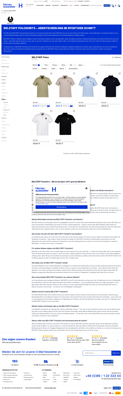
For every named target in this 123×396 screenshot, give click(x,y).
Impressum (27, 373)
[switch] (74, 65)
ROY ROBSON (77, 379)
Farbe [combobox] (63, 65)
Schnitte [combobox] (44, 68)
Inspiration (64, 5)
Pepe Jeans (77, 373)
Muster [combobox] (62, 68)
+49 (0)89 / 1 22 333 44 (84, 1)
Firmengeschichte (8, 381)
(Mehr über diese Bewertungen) (11, 342)
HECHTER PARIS (57, 375)
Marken (48, 5)
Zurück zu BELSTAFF (10, 10)
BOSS (44, 377)
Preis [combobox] (46, 65)
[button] (73, 65)
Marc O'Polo (66, 375)
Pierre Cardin (77, 375)
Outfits (76, 5)
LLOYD (54, 381)
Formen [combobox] (35, 68)
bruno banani (46, 379)
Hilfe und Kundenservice (9, 373)
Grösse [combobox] (54, 65)
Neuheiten (55, 5)
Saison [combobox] (80, 65)
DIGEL (54, 373)
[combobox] (96, 5)
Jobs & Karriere (28, 375)
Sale (70, 5)
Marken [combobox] (36, 65)
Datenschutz (6, 379)
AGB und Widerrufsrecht (9, 377)
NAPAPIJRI (66, 377)
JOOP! (54, 379)
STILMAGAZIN (84, 5)
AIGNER (45, 375)
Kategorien (40, 5)
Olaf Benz (65, 379)
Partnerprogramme (28, 377)
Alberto (44, 373)
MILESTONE (66, 373)
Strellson (76, 377)
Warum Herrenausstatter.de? (10, 375)
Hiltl (54, 377)
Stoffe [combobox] (53, 68)
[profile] (115, 5)
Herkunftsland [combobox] (73, 68)
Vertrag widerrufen (50, 388)
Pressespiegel (27, 379)
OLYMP (65, 381)
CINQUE (45, 381)
